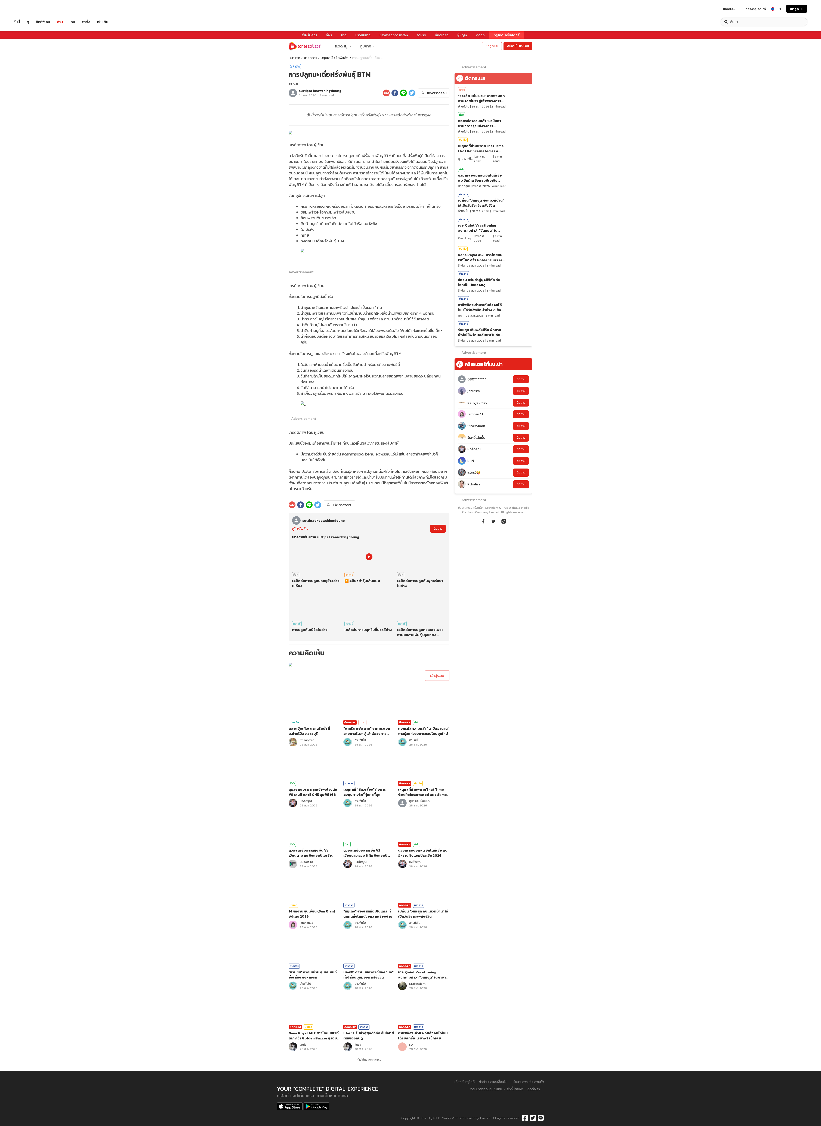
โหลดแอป (729, 8)
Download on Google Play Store (316, 1106)
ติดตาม (438, 528)
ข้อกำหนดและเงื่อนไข (493, 1082)
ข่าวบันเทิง (363, 35)
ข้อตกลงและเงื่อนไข (470, 508)
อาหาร (421, 35)
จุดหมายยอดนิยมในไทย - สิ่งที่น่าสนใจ (496, 1089)
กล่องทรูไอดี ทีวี (756, 8)
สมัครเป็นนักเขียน (518, 46)
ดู (28, 22)
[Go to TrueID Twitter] (493, 520)
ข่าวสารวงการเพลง (393, 35)
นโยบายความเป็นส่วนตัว (528, 1082)
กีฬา (329, 35)
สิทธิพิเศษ (43, 22)
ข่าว (344, 35)
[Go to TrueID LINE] (503, 520)
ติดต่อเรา (533, 1089)
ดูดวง (480, 35)
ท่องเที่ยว (442, 35)
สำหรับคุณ (309, 35)
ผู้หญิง (462, 35)
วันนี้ (17, 22)
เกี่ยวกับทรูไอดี (465, 1082)
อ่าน (60, 22)
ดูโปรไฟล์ (299, 528)
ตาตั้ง (86, 22)
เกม (72, 22)
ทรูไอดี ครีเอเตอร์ (507, 35)
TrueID (26, 9)
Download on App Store (290, 1106)
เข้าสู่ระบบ (796, 8)
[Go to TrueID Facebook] (483, 520)
